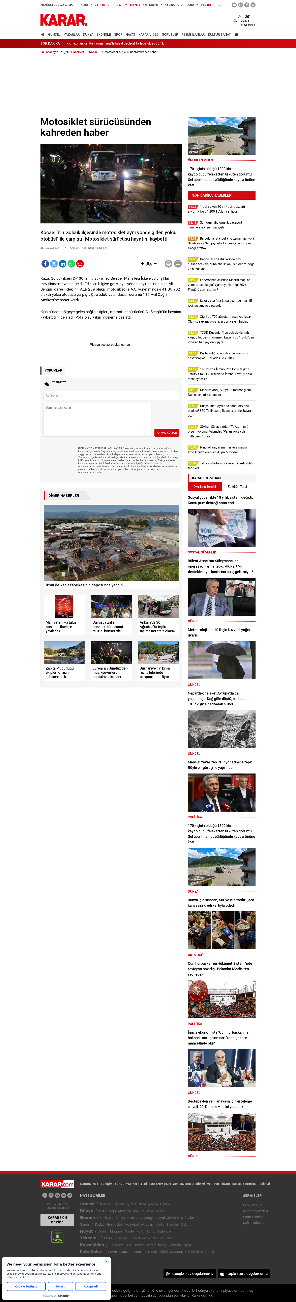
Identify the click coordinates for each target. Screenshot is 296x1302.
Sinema (138, 1245)
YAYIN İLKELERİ (136, 1184)
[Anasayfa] (43, 34)
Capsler (125, 1251)
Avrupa (139, 1211)
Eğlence (164, 1231)
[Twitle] (54, 264)
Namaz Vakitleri (255, 1211)
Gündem (116, 1245)
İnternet (121, 1238)
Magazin (116, 1231)
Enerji (148, 1217)
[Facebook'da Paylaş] (45, 264)
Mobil (108, 1238)
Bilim (170, 1238)
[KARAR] (63, 20)
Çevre (153, 1204)
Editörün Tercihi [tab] (238, 487)
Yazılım (158, 1238)
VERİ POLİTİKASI (218, 1184)
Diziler (103, 1231)
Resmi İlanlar (193, 34)
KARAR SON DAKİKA (57, 1220)
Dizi (128, 1245)
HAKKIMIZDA (89, 1184)
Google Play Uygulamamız (193, 1273)
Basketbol (115, 1224)
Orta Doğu (107, 1211)
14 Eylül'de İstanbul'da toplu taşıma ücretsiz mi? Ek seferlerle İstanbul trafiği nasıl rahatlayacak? (133, 43)
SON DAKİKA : (51, 43)
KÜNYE (119, 1184)
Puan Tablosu (253, 1217)
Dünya (88, 34)
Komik (151, 1245)
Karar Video (149, 34)
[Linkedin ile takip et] (63, 1195)
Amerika (124, 1211)
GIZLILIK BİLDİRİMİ (192, 1184)
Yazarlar (72, 34)
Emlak (120, 1217)
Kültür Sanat (219, 34)
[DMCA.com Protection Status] (57, 1236)
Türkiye (140, 1204)
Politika (105, 1204)
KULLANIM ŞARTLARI (163, 1184)
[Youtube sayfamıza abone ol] (57, 1195)
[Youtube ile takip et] (234, 4)
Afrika (161, 1211)
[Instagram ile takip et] (69, 1195)
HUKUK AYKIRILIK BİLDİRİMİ (251, 1184)
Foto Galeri (91, 1251)
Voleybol (132, 1224)
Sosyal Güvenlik (167, 1217)
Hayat (130, 34)
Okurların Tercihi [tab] (205, 487)
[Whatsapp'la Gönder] (71, 264)
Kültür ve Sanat (171, 1251)
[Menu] (235, 34)
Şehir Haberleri (254, 1222)
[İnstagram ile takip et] (240, 4)
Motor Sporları (167, 1224)
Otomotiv (134, 1217)
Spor (118, 34)
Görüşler (170, 34)
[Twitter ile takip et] (253, 4)
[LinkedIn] (62, 264)
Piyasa (108, 1217)
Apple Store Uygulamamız (247, 1273)
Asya (150, 1211)
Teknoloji (89, 1238)
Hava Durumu (253, 1205)
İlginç (162, 1245)
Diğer (185, 1224)
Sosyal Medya (140, 1238)
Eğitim (165, 1204)
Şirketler (187, 1217)
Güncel (54, 34)
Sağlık (130, 1231)
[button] (142, 264)
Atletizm (147, 1224)
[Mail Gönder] (80, 264)
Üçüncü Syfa (123, 1204)
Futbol (100, 1224)
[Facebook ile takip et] (246, 4)
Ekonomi (104, 34)
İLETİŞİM (106, 1184)
